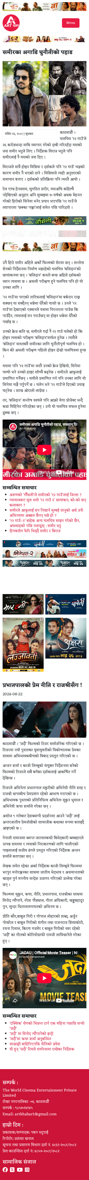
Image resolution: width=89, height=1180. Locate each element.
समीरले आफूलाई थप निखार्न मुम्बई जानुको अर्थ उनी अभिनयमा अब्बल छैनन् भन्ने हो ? (46, 513)
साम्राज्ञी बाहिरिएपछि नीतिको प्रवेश (35, 1044)
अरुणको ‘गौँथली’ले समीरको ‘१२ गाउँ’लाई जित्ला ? (46, 495)
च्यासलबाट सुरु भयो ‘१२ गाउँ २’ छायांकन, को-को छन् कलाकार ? (48, 503)
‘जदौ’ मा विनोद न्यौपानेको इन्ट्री (31, 1033)
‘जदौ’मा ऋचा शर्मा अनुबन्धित (30, 1039)
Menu (70, 23)
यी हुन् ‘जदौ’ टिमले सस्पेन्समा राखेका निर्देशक (42, 1049)
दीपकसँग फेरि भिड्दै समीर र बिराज (35, 531)
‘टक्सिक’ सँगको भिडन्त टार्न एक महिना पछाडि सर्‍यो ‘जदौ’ (47, 1026)
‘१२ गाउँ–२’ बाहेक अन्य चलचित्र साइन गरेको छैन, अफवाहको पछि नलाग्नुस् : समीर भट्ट (45, 523)
